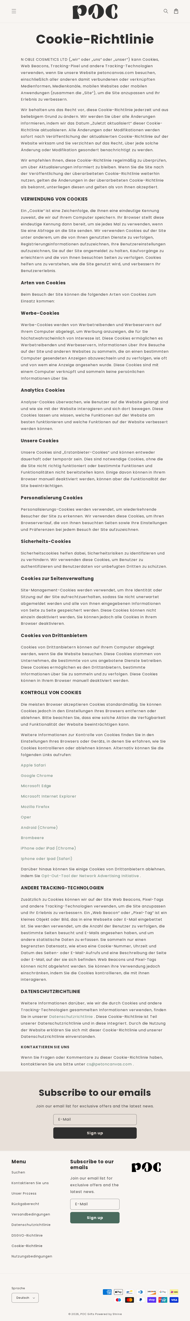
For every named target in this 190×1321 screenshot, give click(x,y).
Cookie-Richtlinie (27, 1246)
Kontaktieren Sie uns (30, 1183)
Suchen (18, 1172)
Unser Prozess (24, 1193)
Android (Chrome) (39, 827)
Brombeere (32, 837)
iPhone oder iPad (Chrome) (48, 848)
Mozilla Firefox (35, 806)
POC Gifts (87, 1314)
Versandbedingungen (31, 1214)
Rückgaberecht (25, 1204)
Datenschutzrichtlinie (71, 1016)
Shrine (117, 1314)
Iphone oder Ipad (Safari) (47, 858)
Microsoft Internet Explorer (48, 796)
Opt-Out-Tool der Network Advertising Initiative (90, 876)
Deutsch (22, 1297)
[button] (166, 11)
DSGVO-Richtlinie (27, 1235)
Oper (26, 817)
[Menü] (14, 11)
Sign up (95, 1133)
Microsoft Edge (36, 786)
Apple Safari (33, 765)
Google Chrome (37, 775)
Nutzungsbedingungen (32, 1256)
